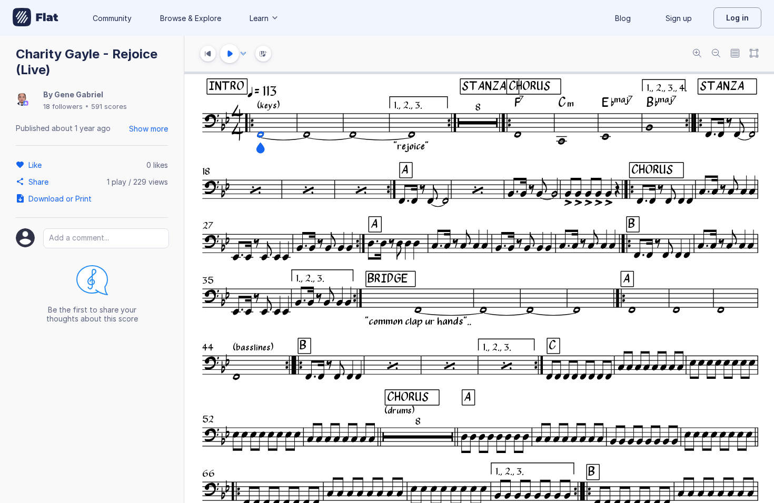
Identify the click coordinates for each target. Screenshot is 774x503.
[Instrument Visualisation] (263, 54)
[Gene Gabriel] (22, 100)
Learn (259, 18)
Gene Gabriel (78, 94)
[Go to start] (208, 54)
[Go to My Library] (35, 18)
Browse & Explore (190, 18)
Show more (148, 128)
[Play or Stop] (229, 53)
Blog (623, 18)
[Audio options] (243, 53)
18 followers (63, 106)
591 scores (109, 106)
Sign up (679, 18)
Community (112, 18)
